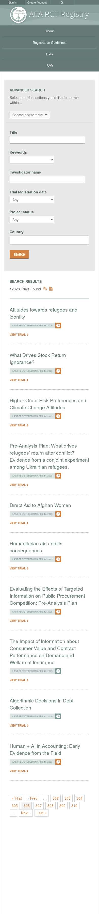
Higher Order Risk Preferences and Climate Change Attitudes (48, 404)
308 (50, 805)
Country (17, 231)
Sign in (12, 2)
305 (15, 805)
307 (39, 805)
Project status (22, 211)
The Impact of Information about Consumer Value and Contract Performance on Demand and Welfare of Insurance (44, 651)
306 (27, 805)
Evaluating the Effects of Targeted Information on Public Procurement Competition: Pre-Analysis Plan (47, 595)
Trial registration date (28, 191)
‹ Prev (32, 798)
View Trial (18, 334)
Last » (41, 812)
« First (17, 798)
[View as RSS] (45, 289)
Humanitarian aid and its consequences (36, 547)
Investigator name (25, 172)
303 (67, 798)
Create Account (37, 2)
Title (13, 132)
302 (56, 798)
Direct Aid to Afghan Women (40, 504)
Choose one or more (27, 114)
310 (74, 805)
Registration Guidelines (49, 42)
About (49, 31)
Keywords (18, 152)
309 (62, 805)
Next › (26, 812)
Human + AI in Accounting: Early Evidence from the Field (45, 749)
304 (79, 798)
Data (49, 54)
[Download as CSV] (51, 289)
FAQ (49, 65)
